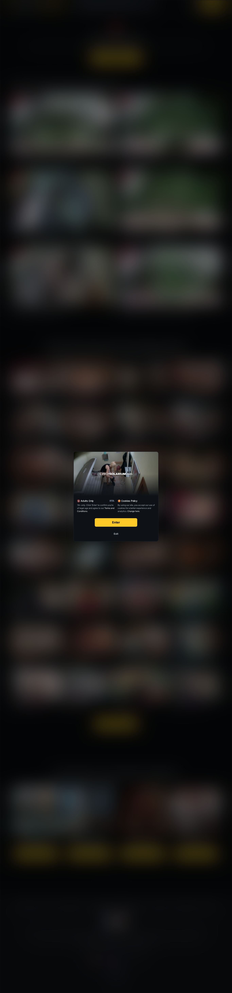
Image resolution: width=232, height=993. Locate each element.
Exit (116, 533)
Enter (116, 522)
